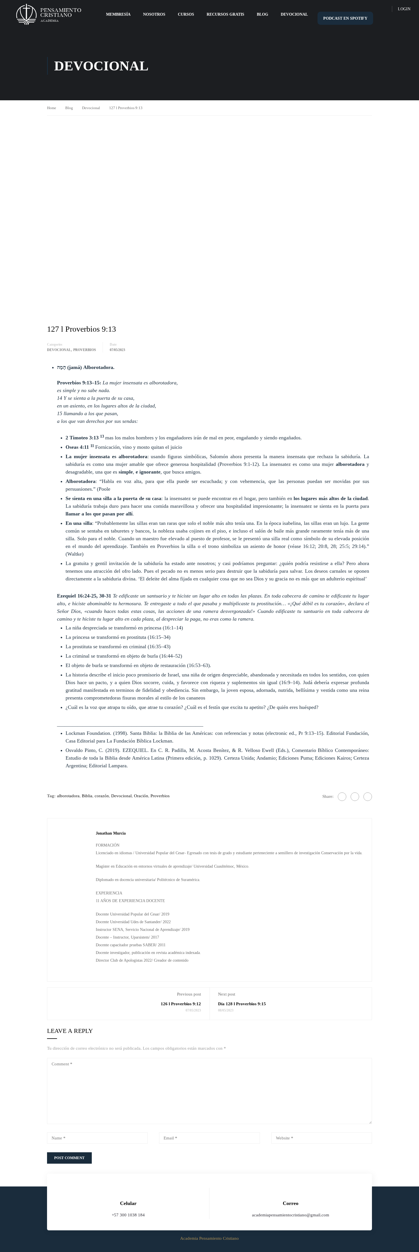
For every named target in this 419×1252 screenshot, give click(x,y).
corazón (102, 796)
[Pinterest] (367, 796)
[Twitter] (355, 796)
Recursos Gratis (225, 14)
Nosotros (154, 14)
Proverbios (84, 350)
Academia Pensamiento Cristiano (209, 1238)
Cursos (186, 14)
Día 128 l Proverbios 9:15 (242, 1004)
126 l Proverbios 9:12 (181, 1004)
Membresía (118, 14)
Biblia (87, 796)
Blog (262, 14)
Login (404, 9)
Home (51, 108)
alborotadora (68, 796)
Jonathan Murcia (111, 833)
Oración (141, 796)
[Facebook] (342, 796)
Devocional (294, 14)
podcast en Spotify (345, 18)
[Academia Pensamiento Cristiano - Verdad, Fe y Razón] (48, 14)
